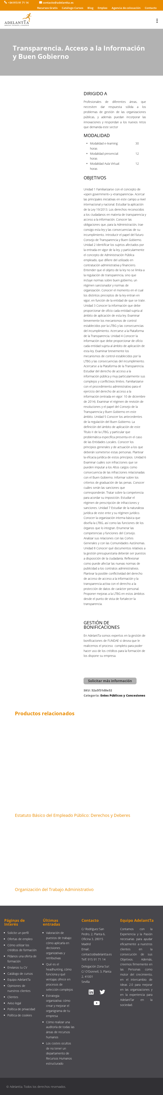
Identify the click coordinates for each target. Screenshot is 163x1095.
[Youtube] (96, 1003)
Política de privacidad (21, 1009)
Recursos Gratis (47, 8)
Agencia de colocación (126, 8)
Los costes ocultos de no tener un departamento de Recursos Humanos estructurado (59, 1053)
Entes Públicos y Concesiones (122, 695)
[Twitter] (102, 991)
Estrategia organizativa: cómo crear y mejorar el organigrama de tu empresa (58, 1006)
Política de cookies (19, 1015)
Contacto (151, 8)
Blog (90, 8)
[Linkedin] (91, 991)
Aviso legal (14, 1003)
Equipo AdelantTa (18, 979)
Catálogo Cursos (72, 8)
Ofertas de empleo (19, 939)
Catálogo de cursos (20, 974)
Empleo (102, 8)
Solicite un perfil (18, 933)
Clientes (12, 997)
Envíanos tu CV (17, 967)
